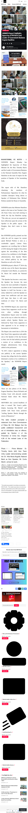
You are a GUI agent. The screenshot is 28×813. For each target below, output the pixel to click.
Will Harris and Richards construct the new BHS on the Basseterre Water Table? (9, 779)
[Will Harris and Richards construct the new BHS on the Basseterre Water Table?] (23, 779)
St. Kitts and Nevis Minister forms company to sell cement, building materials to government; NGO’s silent (6, 535)
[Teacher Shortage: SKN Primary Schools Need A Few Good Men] (23, 800)
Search (16, 605)
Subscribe (23, 555)
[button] (2, 1)
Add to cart (5, 638)
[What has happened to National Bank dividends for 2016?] (23, 787)
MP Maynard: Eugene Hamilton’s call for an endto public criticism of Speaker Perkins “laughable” (18, 517)
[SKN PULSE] (5, 1)
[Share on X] (7, 43)
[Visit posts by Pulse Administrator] (3, 47)
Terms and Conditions (10, 812)
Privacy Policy (19, 812)
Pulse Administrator (10, 46)
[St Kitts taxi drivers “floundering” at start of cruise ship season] (23, 793)
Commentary (5, 30)
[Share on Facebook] (5, 43)
